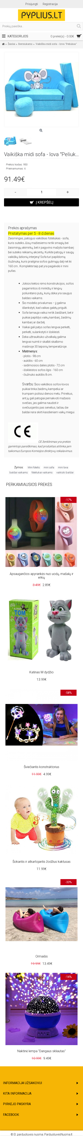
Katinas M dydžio (41, 672)
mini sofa (49, 467)
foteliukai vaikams (42, 472)
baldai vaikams (18, 472)
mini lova (63, 467)
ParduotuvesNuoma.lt (58, 1134)
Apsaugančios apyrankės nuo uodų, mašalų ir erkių (41, 575)
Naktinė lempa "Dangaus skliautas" (41, 1051)
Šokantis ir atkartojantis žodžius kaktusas (41, 862)
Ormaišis (41, 956)
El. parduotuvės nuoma (28, 1134)
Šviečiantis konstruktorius (41, 767)
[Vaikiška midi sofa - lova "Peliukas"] (41, 89)
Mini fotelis (34, 467)
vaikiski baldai (65, 472)
